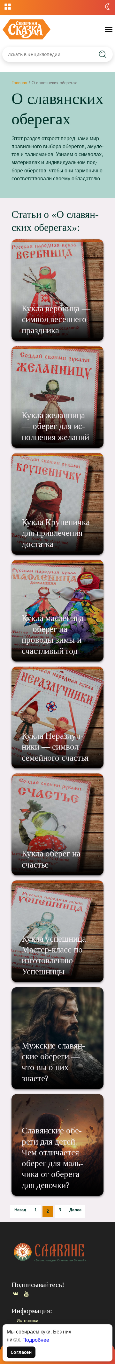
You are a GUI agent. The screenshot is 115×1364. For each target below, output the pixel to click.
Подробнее (35, 1339)
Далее (75, 1210)
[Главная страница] (56, 1252)
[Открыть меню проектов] (7, 6)
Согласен (21, 1352)
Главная (19, 82)
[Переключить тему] (107, 6)
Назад (20, 1210)
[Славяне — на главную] (26, 29)
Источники (27, 1320)
